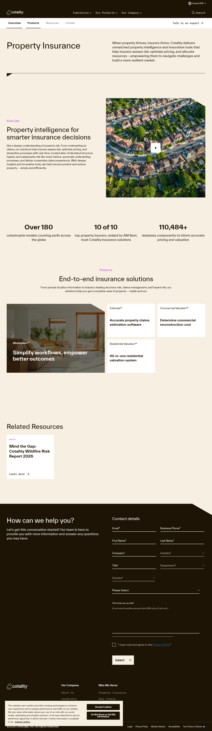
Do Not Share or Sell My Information (103, 715)
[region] (64, 713)
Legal (129, 726)
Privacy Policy (161, 644)
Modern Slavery (158, 726)
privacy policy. (22, 722)
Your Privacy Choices (192, 726)
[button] (199, 3)
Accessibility (174, 726)
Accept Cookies (103, 707)
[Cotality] (15, 12)
